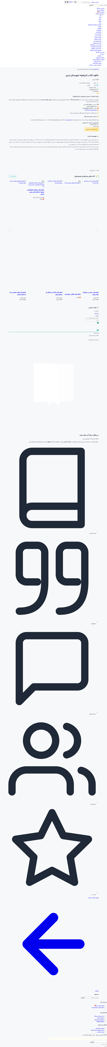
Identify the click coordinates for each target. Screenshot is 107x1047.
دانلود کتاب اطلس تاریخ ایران (91, 294)
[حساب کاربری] (72, 3)
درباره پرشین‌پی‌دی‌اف (99, 1016)
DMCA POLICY (100, 1022)
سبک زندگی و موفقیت (96, 48)
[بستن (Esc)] (102, 1044)
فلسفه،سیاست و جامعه (95, 50)
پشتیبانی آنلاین (100, 1032)
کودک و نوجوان (97, 38)
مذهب (99, 27)
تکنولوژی (99, 28)
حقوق (99, 21)
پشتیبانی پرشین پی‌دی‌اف (95, 65)
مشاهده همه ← (12, 176)
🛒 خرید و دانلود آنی (94, 89)
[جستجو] (75, 2)
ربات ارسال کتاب (97, 61)
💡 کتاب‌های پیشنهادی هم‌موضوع (86, 176)
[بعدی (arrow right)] (105, 1046)
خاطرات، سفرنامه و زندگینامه (94, 25)
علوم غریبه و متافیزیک (96, 47)
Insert (92, 1042)
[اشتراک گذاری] (103, 1044)
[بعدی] (9, 228)
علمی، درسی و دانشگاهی (95, 45)
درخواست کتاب (100, 1018)
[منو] (66, 2)
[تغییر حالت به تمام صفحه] (105, 1044)
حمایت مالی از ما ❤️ (99, 1006)
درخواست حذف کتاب (99, 1020)
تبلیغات (99, 56)
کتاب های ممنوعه (97, 43)
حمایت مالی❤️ (100, 12)
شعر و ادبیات (98, 34)
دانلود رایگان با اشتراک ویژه (98, 1007)
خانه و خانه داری (97, 41)
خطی (100, 17)
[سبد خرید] (70, 3)
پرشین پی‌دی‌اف (95, 2)
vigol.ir (97, 991)
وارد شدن (96, 313)
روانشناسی (98, 30)
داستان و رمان (98, 36)
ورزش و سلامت (97, 39)
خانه (98, 69)
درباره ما (102, 54)
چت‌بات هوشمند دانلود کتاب (97, 1030)
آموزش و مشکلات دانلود (98, 59)
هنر (100, 16)
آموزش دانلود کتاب (97, 63)
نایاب (100, 23)
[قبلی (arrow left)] (106, 1046)
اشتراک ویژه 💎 (100, 10)
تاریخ (100, 19)
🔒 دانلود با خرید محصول (91, 129)
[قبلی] (97, 228)
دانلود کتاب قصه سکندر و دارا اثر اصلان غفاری (36, 293)
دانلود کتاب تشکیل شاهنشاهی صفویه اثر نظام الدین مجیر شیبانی (53, 192)
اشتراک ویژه (68, 120)
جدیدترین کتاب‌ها (100, 52)
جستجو (91, 5)
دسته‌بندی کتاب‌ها (100, 14)
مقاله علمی (98, 32)
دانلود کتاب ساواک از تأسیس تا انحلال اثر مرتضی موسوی (17, 210)
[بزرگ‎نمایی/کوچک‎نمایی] (106, 1044)
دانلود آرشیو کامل (100, 58)
